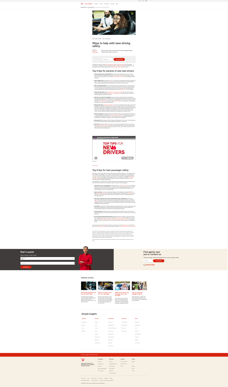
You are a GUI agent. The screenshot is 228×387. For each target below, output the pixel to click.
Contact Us (99, 361)
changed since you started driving (103, 125)
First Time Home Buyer (112, 328)
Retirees (122, 366)
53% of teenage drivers (101, 193)
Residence (83, 331)
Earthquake (137, 322)
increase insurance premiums (116, 115)
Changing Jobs (111, 334)
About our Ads (83, 378)
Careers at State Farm (124, 361)
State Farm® (95, 52)
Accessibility (106, 378)
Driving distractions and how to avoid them (88, 293)
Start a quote (26, 267)
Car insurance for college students (137, 293)
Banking (83, 325)
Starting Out (110, 322)
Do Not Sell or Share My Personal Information (106, 380)
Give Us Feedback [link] (100, 370)
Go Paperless (111, 370)
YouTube (133, 370)
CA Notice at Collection (94, 380)
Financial (96, 328)
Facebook (133, 361)
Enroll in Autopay (111, 368)
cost (114, 93)
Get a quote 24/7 (119, 59)
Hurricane (136, 331)
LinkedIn (133, 368)
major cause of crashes (124, 185)
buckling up (130, 193)
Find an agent (159, 260)
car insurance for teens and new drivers (127, 226)
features (118, 93)
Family (83, 328)
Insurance (96, 334)
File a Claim (111, 361)
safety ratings (110, 93)
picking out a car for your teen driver (115, 92)
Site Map (111, 378)
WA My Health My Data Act (85, 380)
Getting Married (111, 325)
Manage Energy (124, 325)
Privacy (88, 378)
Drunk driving (119, 217)
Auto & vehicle (84, 322)
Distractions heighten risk (109, 104)
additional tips (125, 225)
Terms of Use (100, 378)
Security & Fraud (93, 378)
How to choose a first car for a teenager (105, 293)
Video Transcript (95, 165)
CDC (112, 80)
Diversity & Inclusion (124, 363)
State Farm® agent (102, 226)
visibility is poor (123, 89)
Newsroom (99, 366)
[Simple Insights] (88, 4)
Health (96, 331)
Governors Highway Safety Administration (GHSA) (115, 64)
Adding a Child (110, 331)
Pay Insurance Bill (111, 366)
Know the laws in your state (119, 76)
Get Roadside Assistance (113, 363)
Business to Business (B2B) (102, 368)
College (96, 322)
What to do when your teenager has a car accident (122, 294)
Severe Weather (138, 334)
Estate (96, 325)
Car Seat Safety (124, 322)
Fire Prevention (137, 325)
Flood (136, 328)
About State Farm (100, 363)
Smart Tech (124, 328)
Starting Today (124, 331)
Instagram (133, 366)
